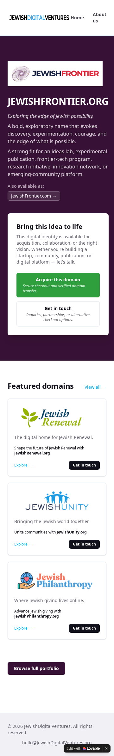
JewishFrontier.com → (34, 196)
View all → (95, 387)
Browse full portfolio (36, 668)
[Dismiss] (106, 748)
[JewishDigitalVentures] (39, 17)
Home (77, 18)
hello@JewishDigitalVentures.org (57, 743)
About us (99, 17)
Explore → (23, 465)
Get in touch (84, 465)
